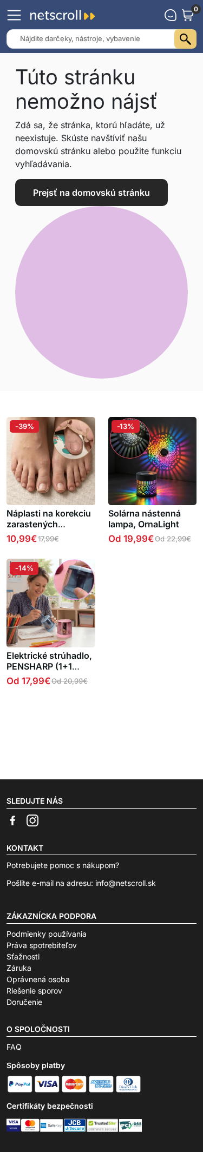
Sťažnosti (23, 956)
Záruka (18, 967)
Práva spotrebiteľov (41, 945)
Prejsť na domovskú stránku (91, 192)
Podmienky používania (46, 933)
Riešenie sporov (34, 990)
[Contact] (170, 15)
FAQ (14, 1046)
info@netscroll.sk (125, 883)
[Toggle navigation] (14, 15)
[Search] (185, 39)
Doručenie (24, 1002)
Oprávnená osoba (38, 979)
